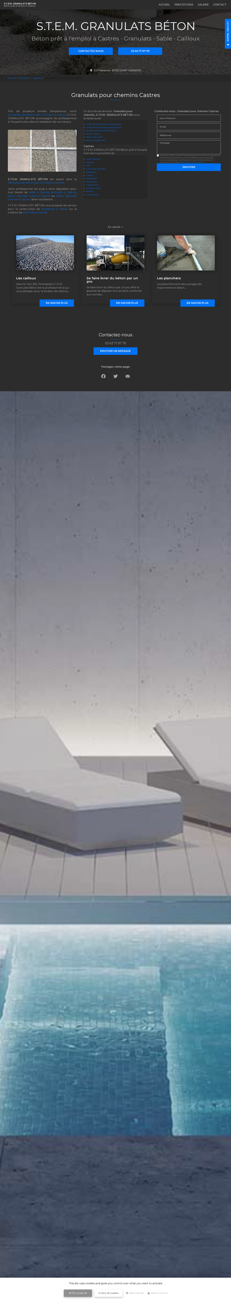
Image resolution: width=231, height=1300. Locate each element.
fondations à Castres (54, 209)
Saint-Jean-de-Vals (95, 169)
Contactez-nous (91, 51)
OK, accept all (79, 1293)
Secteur (24, 78)
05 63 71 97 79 (140, 51)
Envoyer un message (115, 351)
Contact (219, 4)
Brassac (90, 191)
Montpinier (91, 178)
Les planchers (169, 278)
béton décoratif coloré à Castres (29, 195)
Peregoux (91, 172)
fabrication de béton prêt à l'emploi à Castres (36, 182)
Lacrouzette (92, 194)
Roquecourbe (93, 188)
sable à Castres (39, 192)
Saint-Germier (93, 159)
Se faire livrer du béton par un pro (112, 279)
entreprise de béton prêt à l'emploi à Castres (37, 114)
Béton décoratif (94, 137)
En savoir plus (57, 303)
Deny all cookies (109, 1293)
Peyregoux (91, 182)
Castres (36, 78)
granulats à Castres (63, 192)
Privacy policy (159, 1293)
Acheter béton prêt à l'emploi (101, 130)
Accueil (164, 4)
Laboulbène (92, 185)
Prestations (183, 4)
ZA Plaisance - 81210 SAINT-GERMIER (117, 70)
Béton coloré (93, 134)
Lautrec (90, 175)
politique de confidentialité (190, 162)
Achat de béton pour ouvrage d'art (104, 124)
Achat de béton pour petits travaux (104, 127)
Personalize (136, 1293)
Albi (88, 165)
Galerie (203, 4)
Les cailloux (26, 278)
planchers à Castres (35, 212)
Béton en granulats (95, 140)
